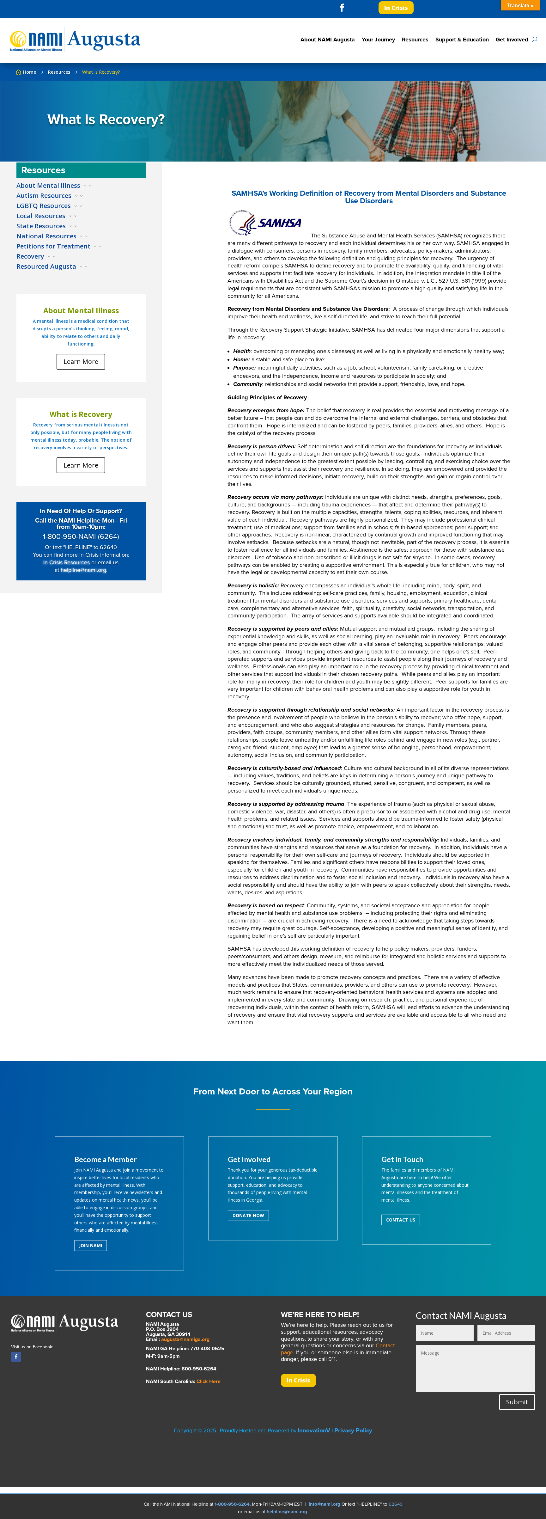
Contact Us (400, 1220)
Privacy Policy (353, 1430)
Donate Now (248, 1215)
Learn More (81, 361)
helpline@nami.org (83, 570)
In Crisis (396, 7)
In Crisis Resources (66, 562)
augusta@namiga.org (185, 1339)
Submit (517, 1402)
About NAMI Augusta (327, 39)
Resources (415, 39)
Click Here (209, 1381)
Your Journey (378, 39)
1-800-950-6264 (232, 1504)
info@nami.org (324, 1504)
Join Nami (90, 1245)
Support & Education (462, 39)
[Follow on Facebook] (342, 8)
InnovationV (315, 1430)
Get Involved (512, 39)
